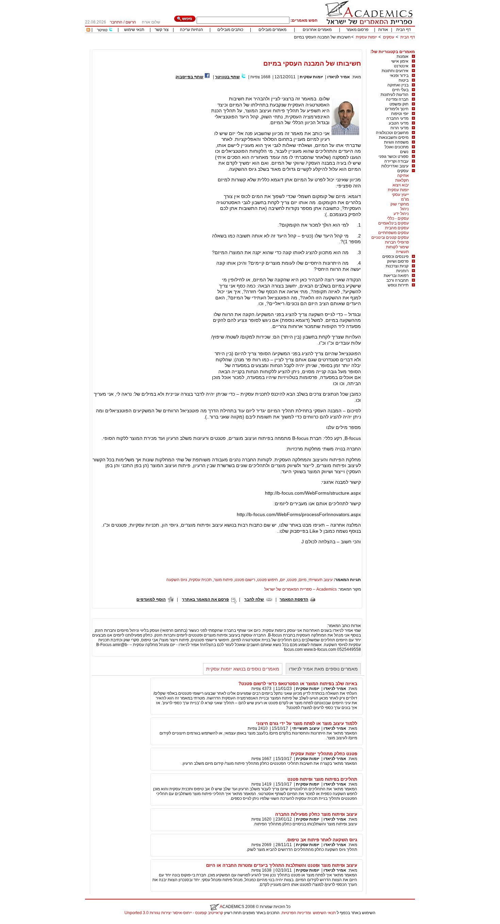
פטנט (292, 579)
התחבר (116, 22)
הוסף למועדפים (151, 599)
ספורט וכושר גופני (394, 156)
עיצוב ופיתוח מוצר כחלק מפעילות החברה (316, 814)
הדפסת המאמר (294, 599)
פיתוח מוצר (223, 579)
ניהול (404, 209)
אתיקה (403, 175)
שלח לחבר (254, 599)
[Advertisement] (291, 46)
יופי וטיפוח (400, 113)
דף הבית (403, 29)
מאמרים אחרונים (317, 29)
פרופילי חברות (397, 242)
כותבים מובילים (230, 29)
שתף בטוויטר (227, 77)
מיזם (302, 579)
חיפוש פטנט (267, 579)
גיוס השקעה (176, 579)
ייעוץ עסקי (400, 194)
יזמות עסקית (366, 37)
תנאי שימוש (134, 29)
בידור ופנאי (399, 75)
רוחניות (402, 270)
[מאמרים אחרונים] (88, 30)
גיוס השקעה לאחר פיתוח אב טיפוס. (321, 839)
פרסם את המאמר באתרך (205, 599)
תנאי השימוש (324, 912)
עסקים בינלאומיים (393, 223)
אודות (383, 29)
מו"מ (405, 199)
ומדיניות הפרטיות (296, 912)
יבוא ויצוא (401, 185)
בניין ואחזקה (398, 85)
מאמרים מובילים (272, 29)
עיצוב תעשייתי (321, 579)
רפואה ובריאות (396, 275)
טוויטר (102, 30)
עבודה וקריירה (396, 161)
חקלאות (402, 180)
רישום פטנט (245, 579)
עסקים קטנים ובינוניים (390, 237)
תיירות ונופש (398, 285)
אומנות (403, 56)
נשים (404, 151)
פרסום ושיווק (398, 261)
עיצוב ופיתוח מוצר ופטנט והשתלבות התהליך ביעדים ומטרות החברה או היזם (281, 865)
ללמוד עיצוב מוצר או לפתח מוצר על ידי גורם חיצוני (306, 723)
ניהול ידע (401, 213)
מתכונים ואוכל (397, 147)
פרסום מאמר (357, 29)
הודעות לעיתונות (395, 94)
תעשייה (402, 251)
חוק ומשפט (399, 104)
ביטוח (404, 80)
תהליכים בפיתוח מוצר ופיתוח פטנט (322, 779)
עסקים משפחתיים (393, 232)
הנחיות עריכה (191, 29)
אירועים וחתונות (395, 70)
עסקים (388, 37)
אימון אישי (400, 61)
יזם (282, 579)
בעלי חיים (400, 89)
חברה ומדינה (397, 99)
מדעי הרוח (399, 128)
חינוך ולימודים (397, 108)
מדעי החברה (397, 118)
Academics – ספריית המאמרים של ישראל (300, 589)
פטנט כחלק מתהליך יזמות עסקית (324, 753)
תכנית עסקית (200, 579)
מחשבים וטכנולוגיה (392, 132)
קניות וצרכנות (397, 266)
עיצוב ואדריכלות (395, 166)
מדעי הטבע (399, 123)
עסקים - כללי (398, 218)
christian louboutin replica (26, 921)
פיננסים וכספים (395, 256)
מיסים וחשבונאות (394, 137)
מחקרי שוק (399, 204)
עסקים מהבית (397, 228)
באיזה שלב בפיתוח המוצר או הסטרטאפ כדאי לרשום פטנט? (297, 683)
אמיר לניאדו (338, 77)
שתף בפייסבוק (189, 77)
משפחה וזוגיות (396, 142)
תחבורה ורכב (397, 280)
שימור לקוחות (397, 247)
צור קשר (162, 29)
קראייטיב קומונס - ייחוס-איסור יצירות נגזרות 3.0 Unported (173, 912)
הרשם (131, 22)
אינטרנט (401, 66)
